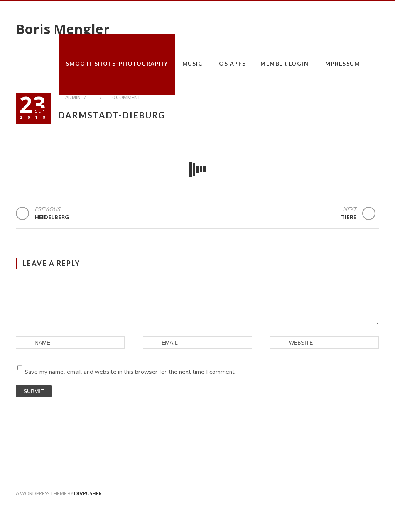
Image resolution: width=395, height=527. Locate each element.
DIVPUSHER (88, 494)
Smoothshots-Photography (117, 63)
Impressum (341, 63)
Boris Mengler (63, 29)
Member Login (284, 63)
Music (192, 63)
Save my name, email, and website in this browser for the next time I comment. (130, 371)
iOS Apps (231, 63)
